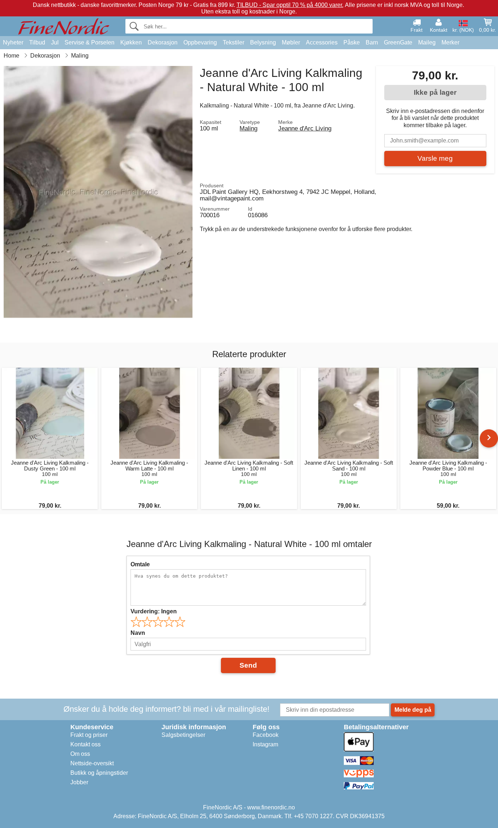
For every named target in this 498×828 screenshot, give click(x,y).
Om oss (80, 754)
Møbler (291, 42)
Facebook (266, 735)
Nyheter (13, 42)
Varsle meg (435, 158)
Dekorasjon (163, 42)
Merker (450, 42)
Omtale (140, 564)
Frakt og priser (89, 735)
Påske (351, 42)
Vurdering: (154, 611)
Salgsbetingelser (183, 735)
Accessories (322, 42)
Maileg (427, 42)
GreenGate (398, 42)
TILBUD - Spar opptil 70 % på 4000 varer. (290, 5)
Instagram (265, 744)
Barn (372, 42)
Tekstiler (233, 42)
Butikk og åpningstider (99, 773)
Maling (248, 128)
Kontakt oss (85, 744)
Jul (55, 42)
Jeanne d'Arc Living (304, 128)
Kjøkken (131, 42)
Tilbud (37, 42)
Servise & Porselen (89, 42)
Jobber (79, 782)
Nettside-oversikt (92, 763)
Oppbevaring (200, 42)
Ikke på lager (435, 92)
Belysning (263, 42)
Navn (138, 633)
